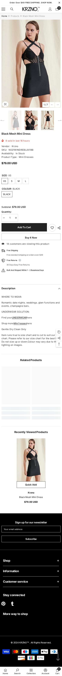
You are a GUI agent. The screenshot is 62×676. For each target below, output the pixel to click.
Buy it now (31, 237)
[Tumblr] (12, 603)
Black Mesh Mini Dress (31, 497)
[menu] (3, 9)
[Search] (12, 9)
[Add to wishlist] (52, 227)
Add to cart (24, 227)
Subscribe (31, 538)
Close (59, 3)
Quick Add (31, 484)
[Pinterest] (3, 603)
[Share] (58, 227)
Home (4, 16)
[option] (31, 64)
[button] (52, 104)
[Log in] (50, 9)
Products (15, 16)
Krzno (15, 146)
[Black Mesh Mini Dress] (31, 459)
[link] (16, 413)
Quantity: (7, 211)
